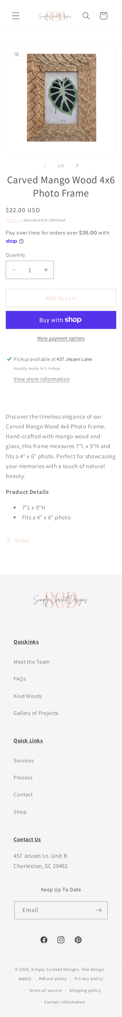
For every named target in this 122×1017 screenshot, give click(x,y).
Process (23, 777)
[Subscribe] (99, 910)
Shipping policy (85, 990)
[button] (15, 15)
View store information (42, 379)
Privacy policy (89, 978)
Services (24, 760)
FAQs (20, 678)
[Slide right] (76, 165)
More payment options (61, 338)
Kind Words (28, 696)
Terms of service (45, 990)
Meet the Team (32, 661)
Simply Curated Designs (55, 969)
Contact (23, 794)
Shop (20, 811)
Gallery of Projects (36, 713)
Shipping (14, 219)
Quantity (15, 255)
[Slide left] (45, 165)
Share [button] (22, 540)
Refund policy (53, 978)
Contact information (64, 1002)
